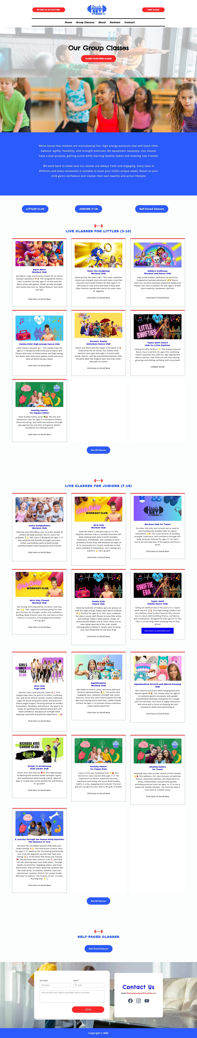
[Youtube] (147, 1001)
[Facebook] (130, 1001)
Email (76, 980)
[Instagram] (139, 1001)
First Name (44, 980)
